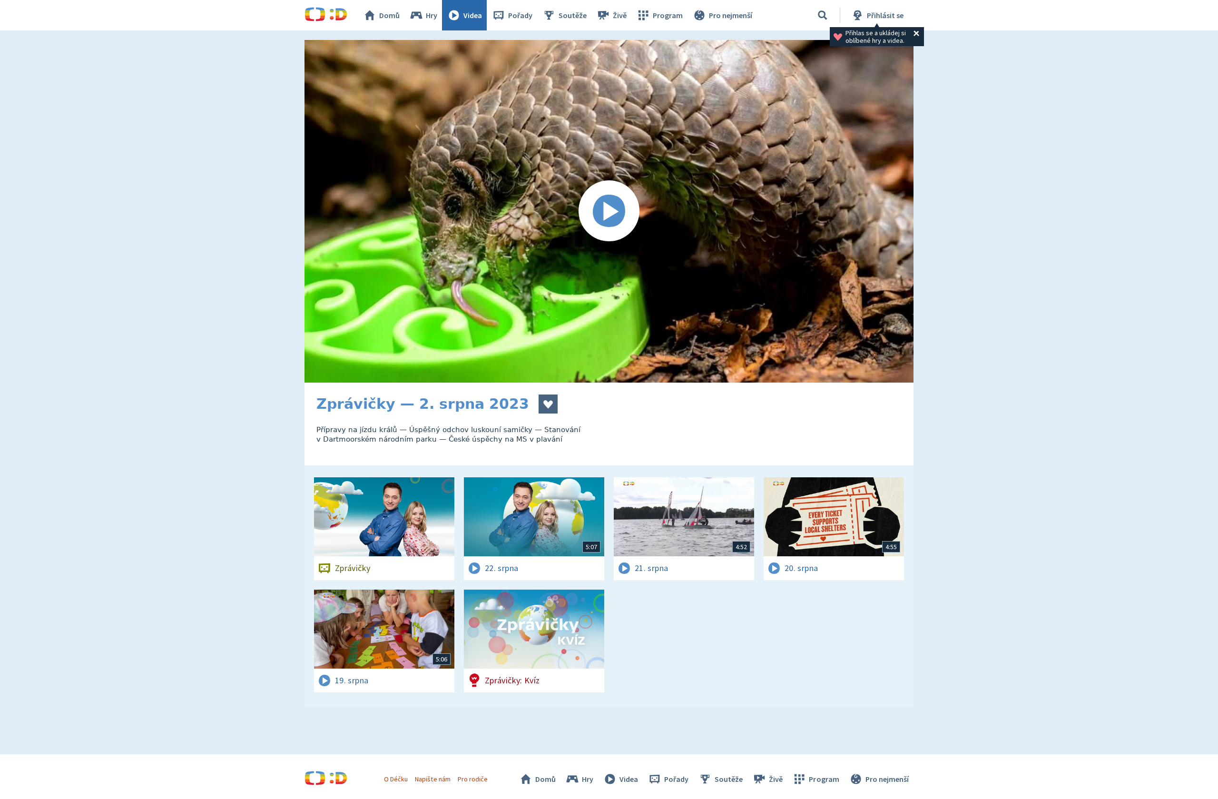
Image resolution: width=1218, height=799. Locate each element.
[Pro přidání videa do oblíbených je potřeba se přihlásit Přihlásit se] (548, 404)
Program (668, 15)
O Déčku (396, 779)
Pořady (520, 15)
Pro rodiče (473, 779)
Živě (620, 15)
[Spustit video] (609, 211)
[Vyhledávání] (822, 15)
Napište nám (432, 779)
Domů (389, 15)
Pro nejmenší (730, 15)
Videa (472, 15)
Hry (431, 15)
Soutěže (573, 15)
